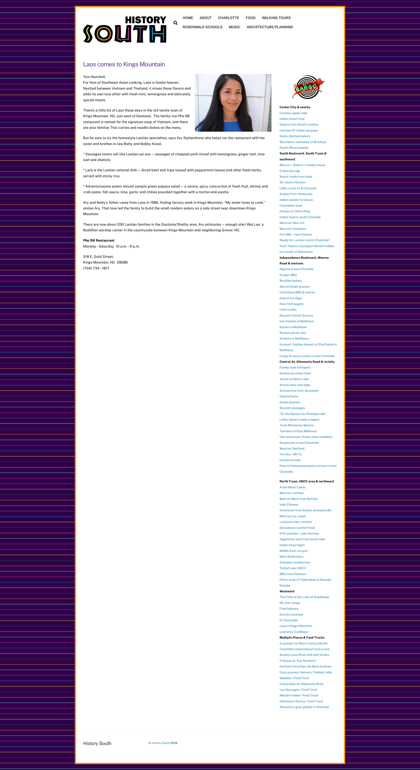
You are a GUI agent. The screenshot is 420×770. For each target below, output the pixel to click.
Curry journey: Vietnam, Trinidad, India (306, 672)
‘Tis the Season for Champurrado (302, 414)
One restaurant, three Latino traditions (306, 437)
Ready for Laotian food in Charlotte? (305, 240)
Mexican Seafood (292, 448)
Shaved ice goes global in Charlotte (304, 707)
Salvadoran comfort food (297, 527)
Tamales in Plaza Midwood (298, 431)
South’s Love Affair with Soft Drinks (304, 655)
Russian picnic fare (293, 333)
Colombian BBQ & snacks (297, 292)
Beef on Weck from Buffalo (299, 499)
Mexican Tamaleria (293, 228)
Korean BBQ (288, 275)
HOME (188, 18)
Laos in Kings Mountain (296, 626)
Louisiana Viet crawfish (296, 522)
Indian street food (292, 118)
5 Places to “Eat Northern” (298, 660)
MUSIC (234, 27)
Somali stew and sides (295, 385)
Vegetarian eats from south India (302, 539)
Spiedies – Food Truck (294, 678)
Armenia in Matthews (294, 338)
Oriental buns (289, 396)
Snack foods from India (296, 176)
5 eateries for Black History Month (303, 643)
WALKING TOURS (276, 18)
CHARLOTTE (228, 18)
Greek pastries (290, 402)
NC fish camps (290, 603)
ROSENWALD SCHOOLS (202, 27)
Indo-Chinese (289, 504)
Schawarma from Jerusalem (299, 390)
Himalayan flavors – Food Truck (301, 701)
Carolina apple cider (294, 113)
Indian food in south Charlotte (300, 217)
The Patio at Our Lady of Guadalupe (304, 597)
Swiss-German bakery (295, 136)
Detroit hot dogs (291, 298)
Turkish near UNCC (293, 568)
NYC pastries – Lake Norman (299, 533)
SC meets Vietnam (292, 182)
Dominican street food (295, 373)
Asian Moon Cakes (293, 487)
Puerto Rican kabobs (294, 147)
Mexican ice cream (293, 516)
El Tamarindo (289, 620)
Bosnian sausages (292, 408)
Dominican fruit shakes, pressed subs (305, 510)
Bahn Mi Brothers (291, 556)
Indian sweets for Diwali (296, 200)
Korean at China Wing (295, 211)
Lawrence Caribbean (294, 632)
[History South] (125, 40)
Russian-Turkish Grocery (296, 315)
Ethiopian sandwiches (295, 562)
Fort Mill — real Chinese (296, 234)
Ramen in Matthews (293, 327)
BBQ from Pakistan (293, 574)
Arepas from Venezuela (296, 194)
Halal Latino (288, 309)
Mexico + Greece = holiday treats (302, 165)
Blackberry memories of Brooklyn (303, 142)
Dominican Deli (290, 460)
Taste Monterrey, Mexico (297, 425)
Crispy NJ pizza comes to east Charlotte (307, 356)
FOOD (251, 18)
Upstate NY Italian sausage (299, 130)
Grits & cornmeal (291, 614)
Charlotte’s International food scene (304, 649)
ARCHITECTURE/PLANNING (270, 27)
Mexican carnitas (292, 493)
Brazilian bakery (291, 280)
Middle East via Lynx (294, 550)
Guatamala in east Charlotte (299, 442)
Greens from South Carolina (299, 124)
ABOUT (206, 18)
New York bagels (291, 304)
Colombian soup (291, 205)
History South (161, 743)
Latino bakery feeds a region (299, 419)
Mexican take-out (292, 223)
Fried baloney (289, 608)
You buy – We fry (291, 454)
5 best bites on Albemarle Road (301, 684)
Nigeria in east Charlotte (296, 269)
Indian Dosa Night (292, 545)
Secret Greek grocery (295, 286)
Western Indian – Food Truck (299, 695)
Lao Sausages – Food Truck (298, 689)
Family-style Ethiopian (295, 367)
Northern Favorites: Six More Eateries (306, 666)
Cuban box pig (290, 171)
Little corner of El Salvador (298, 188)
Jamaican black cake (294, 379)
